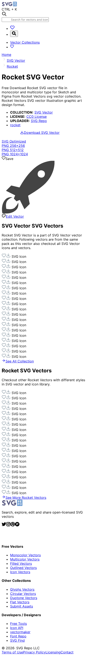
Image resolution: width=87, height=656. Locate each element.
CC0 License (36, 116)
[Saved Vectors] (12, 28)
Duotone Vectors (23, 598)
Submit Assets (21, 606)
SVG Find (17, 640)
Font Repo (18, 636)
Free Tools (18, 623)
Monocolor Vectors (25, 555)
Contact (67, 652)
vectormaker (20, 632)
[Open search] (14, 34)
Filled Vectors (21, 563)
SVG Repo (39, 121)
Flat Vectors (19, 602)
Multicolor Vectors (24, 559)
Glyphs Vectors (22, 589)
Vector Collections (25, 42)
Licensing (53, 652)
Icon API (16, 628)
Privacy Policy (34, 652)
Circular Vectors (23, 594)
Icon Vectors (20, 572)
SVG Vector (43, 112)
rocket (15, 125)
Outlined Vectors (23, 568)
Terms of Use (12, 652)
